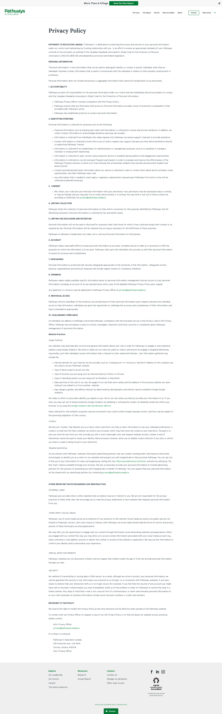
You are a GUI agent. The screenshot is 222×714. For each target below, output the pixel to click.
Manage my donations (117, 679)
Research (82, 675)
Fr (215, 13)
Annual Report (84, 679)
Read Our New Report (124, 3)
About (180, 13)
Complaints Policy (121, 704)
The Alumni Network (58, 687)
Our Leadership (55, 675)
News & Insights (169, 13)
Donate (194, 13)
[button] (111, 3)
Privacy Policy (99, 704)
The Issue (136, 13)
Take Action (206, 13)
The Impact (147, 13)
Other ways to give (115, 683)
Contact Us (112, 675)
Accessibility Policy (109, 704)
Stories (157, 13)
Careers (52, 683)
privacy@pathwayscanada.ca (132, 290)
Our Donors (54, 679)
